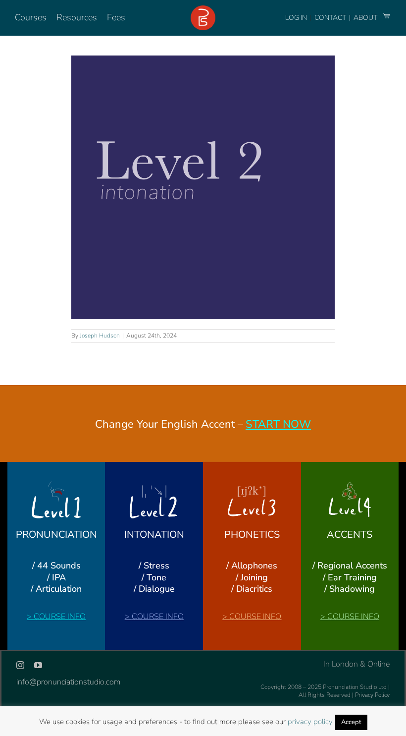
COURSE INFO (60, 616)
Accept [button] (351, 722)
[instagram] (20, 665)
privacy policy (310, 722)
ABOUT (366, 17)
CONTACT (331, 17)
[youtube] (38, 665)
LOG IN (296, 17)
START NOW (278, 424)
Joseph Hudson (100, 336)
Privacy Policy (372, 695)
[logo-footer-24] (203, 9)
